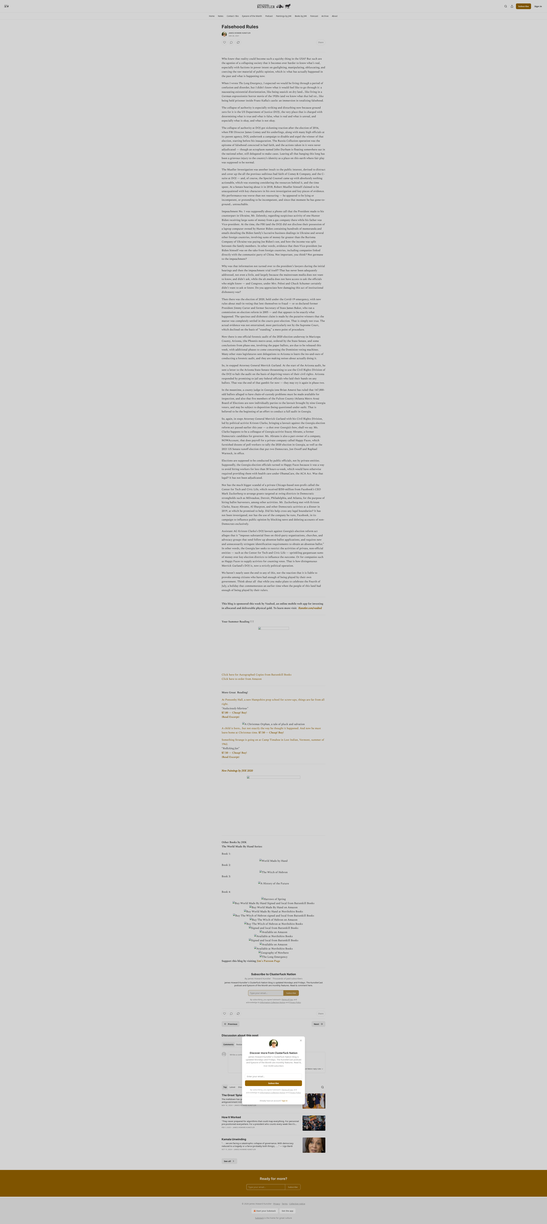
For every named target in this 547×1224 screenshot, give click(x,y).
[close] (301, 1040)
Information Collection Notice (272, 1092)
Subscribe (273, 1083)
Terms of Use (287, 1089)
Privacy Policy (295, 1092)
